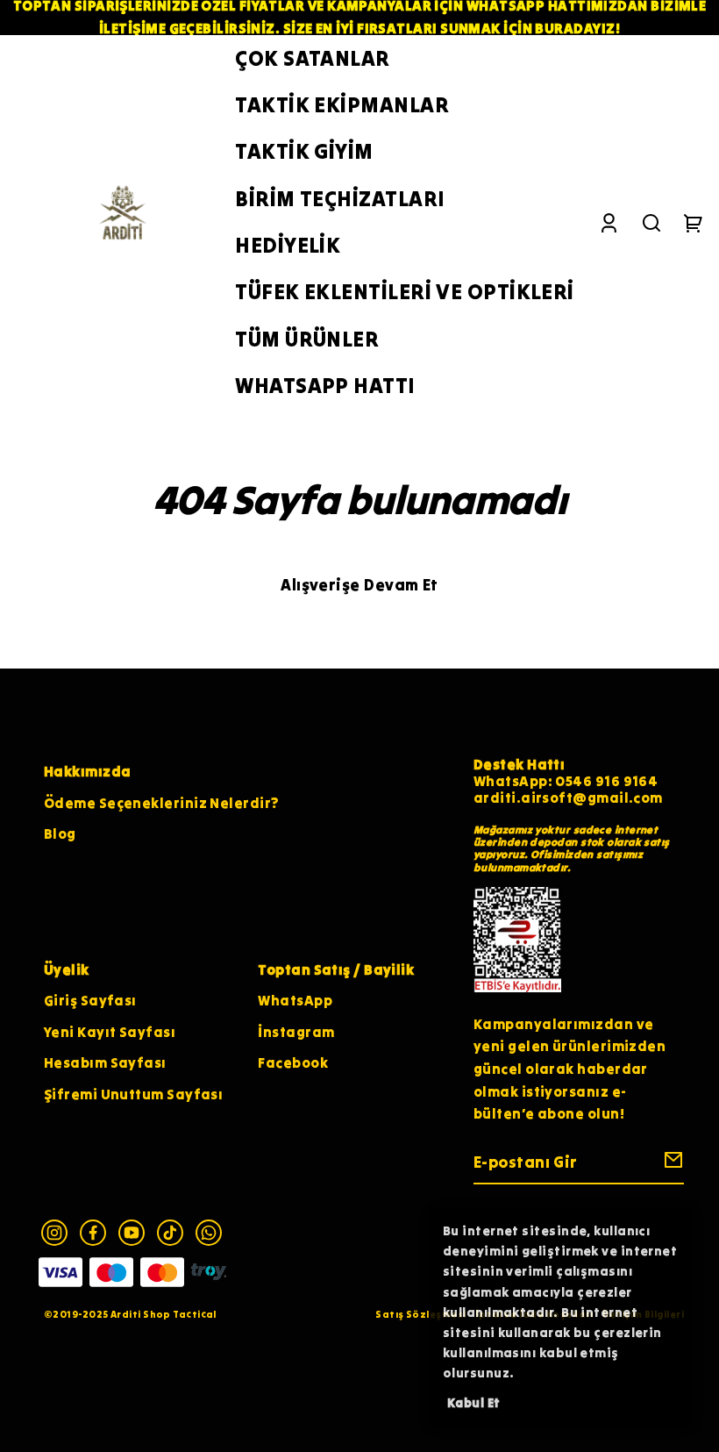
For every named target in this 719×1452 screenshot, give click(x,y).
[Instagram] (54, 1233)
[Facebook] (93, 1233)
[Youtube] (131, 1233)
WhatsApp (295, 1000)
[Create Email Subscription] (671, 1163)
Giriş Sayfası (90, 1000)
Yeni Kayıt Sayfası (109, 1032)
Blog (60, 833)
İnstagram (296, 1032)
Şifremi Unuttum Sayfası (133, 1094)
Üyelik (66, 969)
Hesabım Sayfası (105, 1062)
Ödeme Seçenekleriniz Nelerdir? (162, 803)
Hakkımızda (88, 771)
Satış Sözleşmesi (420, 1314)
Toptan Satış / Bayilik (336, 969)
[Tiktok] (170, 1233)
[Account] (608, 222)
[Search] (651, 222)
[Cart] (694, 222)
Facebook (293, 1062)
